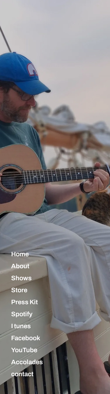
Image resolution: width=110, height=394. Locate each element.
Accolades (27, 362)
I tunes (21, 326)
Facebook (25, 338)
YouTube (24, 350)
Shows (21, 278)
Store (19, 290)
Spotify (22, 314)
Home (20, 254)
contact (22, 374)
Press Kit (24, 302)
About (20, 266)
